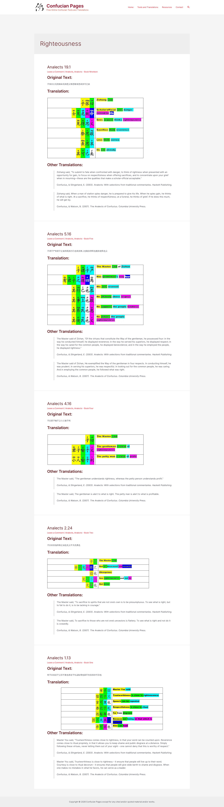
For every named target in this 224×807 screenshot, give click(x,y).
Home (131, 7)
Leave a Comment (55, 72)
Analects (69, 72)
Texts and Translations (147, 7)
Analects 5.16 (59, 234)
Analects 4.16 (59, 403)
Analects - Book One (83, 662)
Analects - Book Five (83, 238)
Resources (167, 7)
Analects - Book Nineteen (86, 72)
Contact (179, 7)
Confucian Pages (65, 6)
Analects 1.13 (59, 658)
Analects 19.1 (59, 67)
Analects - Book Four (83, 408)
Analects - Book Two (83, 532)
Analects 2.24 (59, 528)
